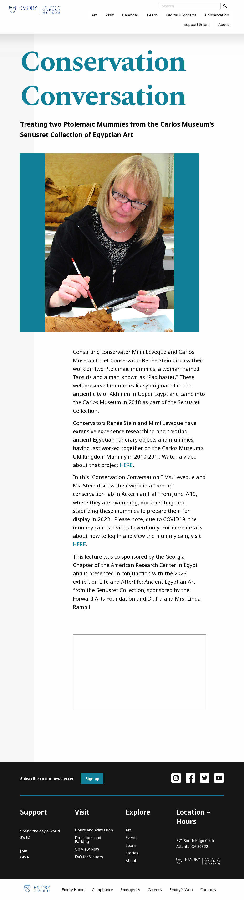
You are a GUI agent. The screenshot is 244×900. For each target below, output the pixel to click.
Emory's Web (181, 889)
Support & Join (197, 24)
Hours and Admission (94, 830)
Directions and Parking (88, 840)
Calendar (130, 15)
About (223, 24)
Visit (110, 15)
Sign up (92, 778)
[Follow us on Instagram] (176, 777)
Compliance (102, 889)
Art (94, 15)
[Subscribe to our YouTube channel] (219, 777)
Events (131, 838)
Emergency (130, 889)
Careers (155, 889)
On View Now (87, 849)
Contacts (208, 889)
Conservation (217, 15)
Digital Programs (181, 15)
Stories (132, 853)
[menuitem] (94, 15)
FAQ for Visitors (89, 857)
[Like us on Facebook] (190, 777)
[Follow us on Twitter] (204, 777)
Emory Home (73, 889)
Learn (152, 15)
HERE (126, 464)
